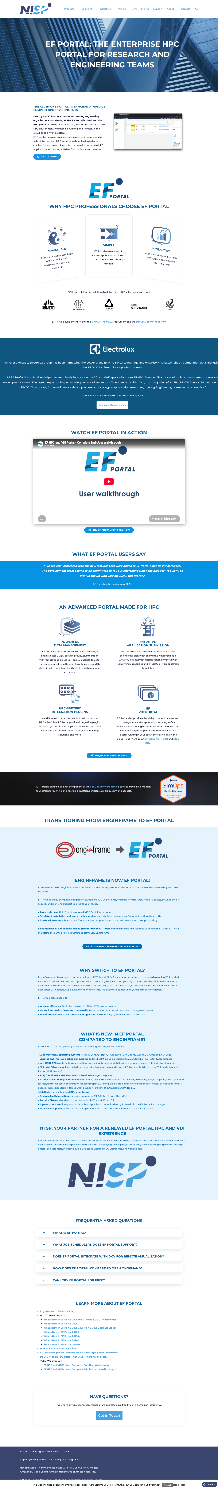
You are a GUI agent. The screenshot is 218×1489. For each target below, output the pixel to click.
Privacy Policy (38, 1459)
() (98, 1327)
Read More (179, 1484)
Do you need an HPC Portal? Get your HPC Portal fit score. (73, 1356)
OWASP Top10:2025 (103, 321)
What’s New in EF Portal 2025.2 (61, 1327)
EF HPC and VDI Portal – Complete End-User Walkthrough (76, 1365)
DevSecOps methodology (151, 321)
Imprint (24, 1459)
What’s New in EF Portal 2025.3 (61, 1323)
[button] (75, 9)
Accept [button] (167, 1485)
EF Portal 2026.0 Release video (99, 1319)
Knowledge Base (70, 1459)
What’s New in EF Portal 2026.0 (61, 1319)
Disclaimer (54, 1459)
